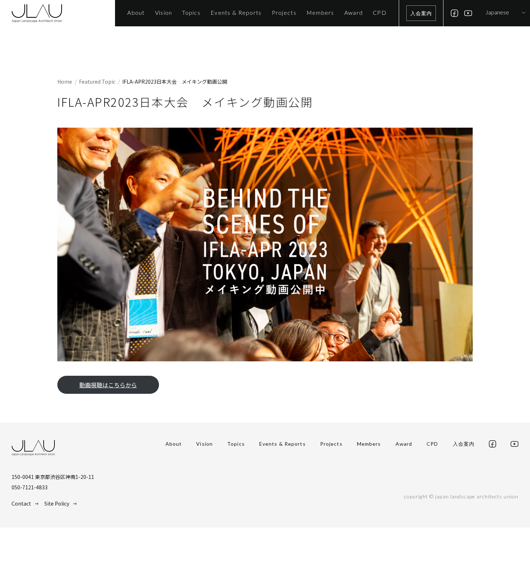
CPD (432, 444)
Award (404, 444)
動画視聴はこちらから (108, 384)
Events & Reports (282, 444)
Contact (21, 503)
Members (369, 444)
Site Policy (56, 503)
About (173, 444)
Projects (331, 444)
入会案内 (421, 13)
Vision (204, 444)
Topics (236, 444)
